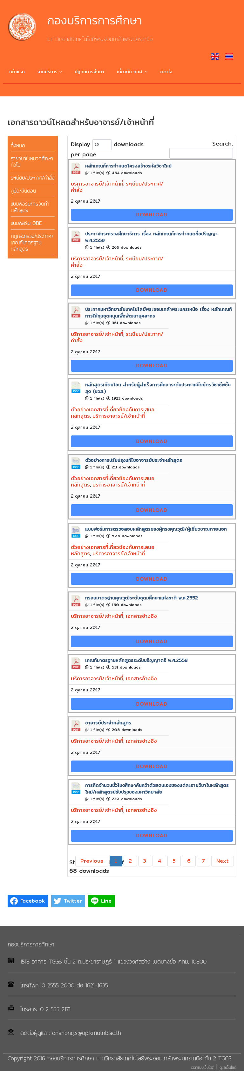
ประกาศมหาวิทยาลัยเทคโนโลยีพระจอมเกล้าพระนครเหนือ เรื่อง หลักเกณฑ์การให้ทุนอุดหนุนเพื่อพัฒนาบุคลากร (158, 312)
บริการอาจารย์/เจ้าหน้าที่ (97, 184)
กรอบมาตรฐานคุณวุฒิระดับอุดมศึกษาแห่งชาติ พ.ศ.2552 (141, 597)
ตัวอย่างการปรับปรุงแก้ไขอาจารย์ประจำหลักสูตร (133, 460)
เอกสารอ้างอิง (141, 616)
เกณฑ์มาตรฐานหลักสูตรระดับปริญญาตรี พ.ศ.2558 (136, 660)
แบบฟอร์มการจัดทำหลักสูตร (30, 206)
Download (151, 215)
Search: (222, 143)
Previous (91, 861)
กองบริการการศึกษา (94, 20)
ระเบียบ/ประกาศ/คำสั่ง (32, 177)
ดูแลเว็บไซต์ (228, 1067)
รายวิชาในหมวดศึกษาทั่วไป (32, 161)
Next (222, 861)
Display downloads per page (107, 149)
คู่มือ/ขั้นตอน (23, 190)
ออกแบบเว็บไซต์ (202, 1067)
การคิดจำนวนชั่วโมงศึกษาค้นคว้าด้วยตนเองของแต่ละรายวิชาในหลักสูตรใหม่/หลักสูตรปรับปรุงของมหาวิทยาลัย (157, 788)
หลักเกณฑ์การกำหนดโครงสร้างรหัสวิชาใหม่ (128, 165)
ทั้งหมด (18, 145)
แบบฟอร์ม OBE (26, 223)
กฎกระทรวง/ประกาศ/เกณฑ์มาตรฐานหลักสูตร (32, 242)
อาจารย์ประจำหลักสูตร (108, 722)
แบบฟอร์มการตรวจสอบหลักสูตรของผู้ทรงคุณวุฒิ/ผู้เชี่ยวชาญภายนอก (156, 528)
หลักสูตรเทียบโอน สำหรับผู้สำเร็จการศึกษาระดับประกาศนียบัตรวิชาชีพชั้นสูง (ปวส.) (158, 388)
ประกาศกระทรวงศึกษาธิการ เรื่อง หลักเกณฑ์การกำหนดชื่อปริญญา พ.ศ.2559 (151, 237)
